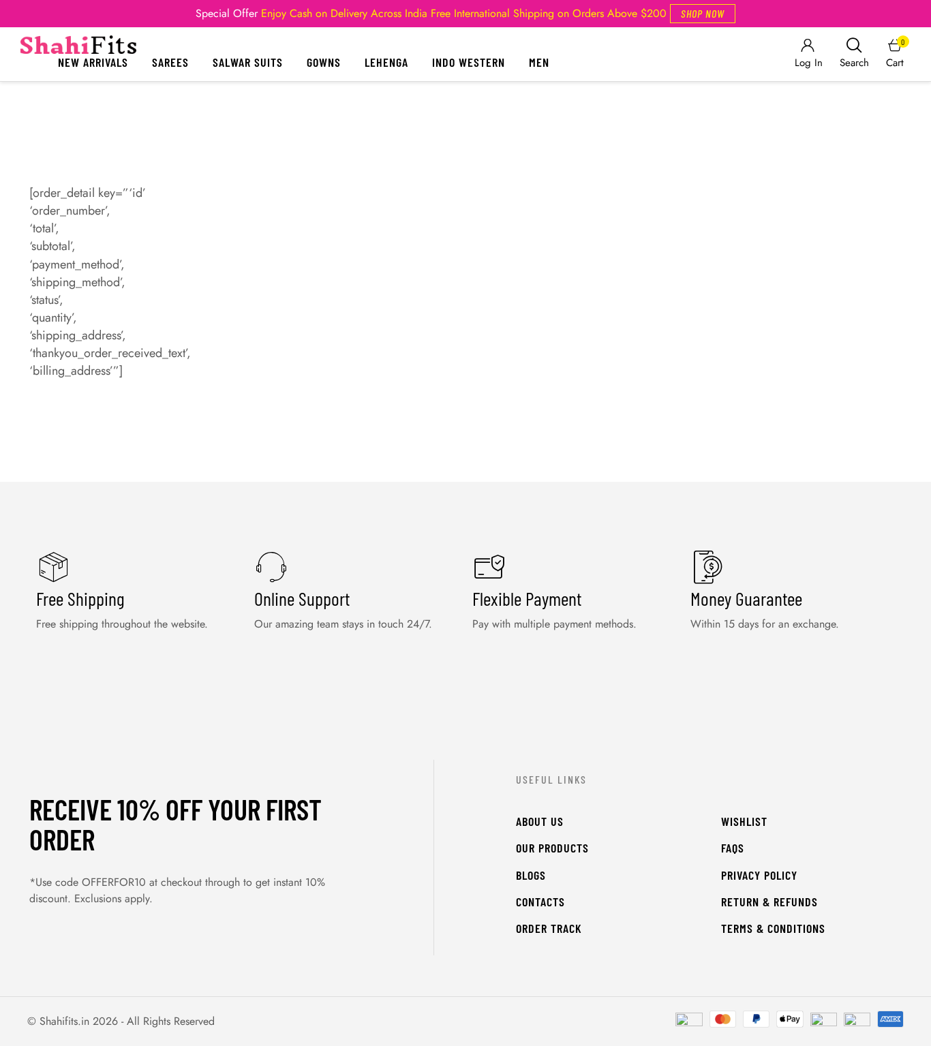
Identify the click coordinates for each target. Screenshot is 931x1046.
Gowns (324, 62)
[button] (702, 13)
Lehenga (386, 62)
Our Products (552, 847)
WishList (744, 821)
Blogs (531, 874)
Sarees (170, 62)
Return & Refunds (769, 901)
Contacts (540, 901)
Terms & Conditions (773, 928)
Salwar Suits (248, 62)
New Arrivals (93, 62)
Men (539, 62)
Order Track (549, 928)
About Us (540, 821)
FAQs (732, 847)
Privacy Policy (759, 874)
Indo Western (468, 62)
